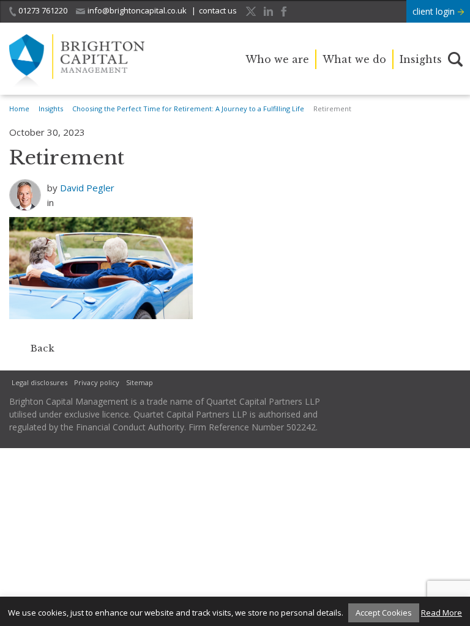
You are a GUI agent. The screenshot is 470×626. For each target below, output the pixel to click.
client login (434, 11)
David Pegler (87, 188)
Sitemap (139, 382)
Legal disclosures (39, 382)
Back (42, 348)
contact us (218, 10)
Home (19, 108)
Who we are (277, 59)
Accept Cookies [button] (384, 612)
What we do (354, 59)
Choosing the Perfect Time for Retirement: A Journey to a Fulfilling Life (188, 108)
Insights (421, 59)
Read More (441, 612)
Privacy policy (96, 382)
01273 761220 (42, 10)
